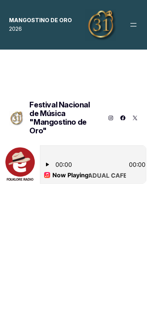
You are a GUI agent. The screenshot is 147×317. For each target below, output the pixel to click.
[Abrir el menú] (133, 24)
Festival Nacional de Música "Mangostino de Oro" (59, 117)
